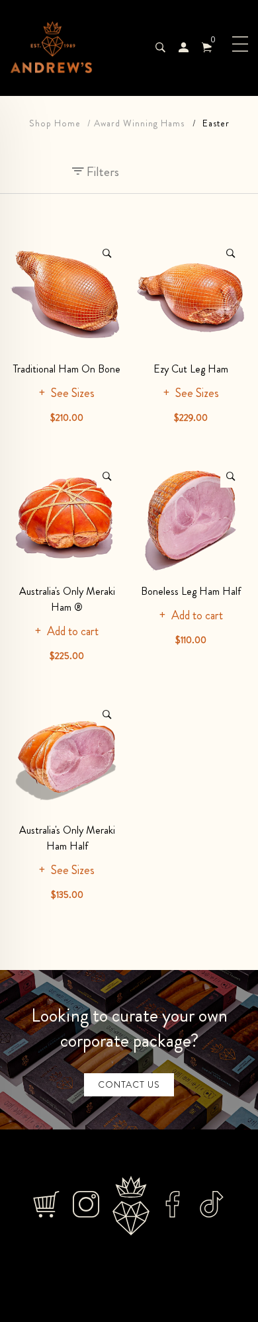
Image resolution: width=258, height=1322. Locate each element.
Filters (101, 171)
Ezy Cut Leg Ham (190, 368)
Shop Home (55, 123)
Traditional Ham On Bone (66, 368)
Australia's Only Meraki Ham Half (67, 838)
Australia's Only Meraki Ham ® (67, 599)
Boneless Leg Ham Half (191, 591)
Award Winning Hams (139, 123)
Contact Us (129, 1084)
